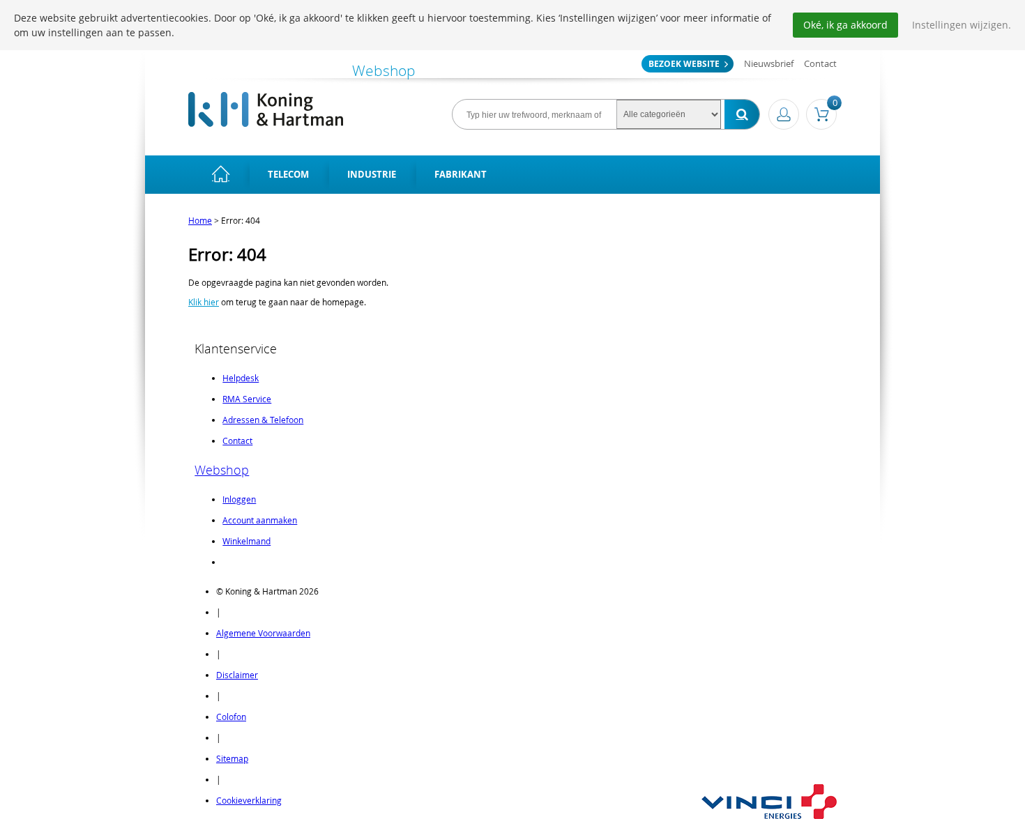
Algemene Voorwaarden (263, 632)
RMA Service (246, 398)
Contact (820, 63)
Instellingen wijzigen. (961, 24)
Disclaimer (237, 674)
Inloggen (239, 499)
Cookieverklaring (249, 800)
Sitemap (232, 758)
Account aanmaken (259, 520)
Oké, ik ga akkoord (845, 24)
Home (200, 220)
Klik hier (203, 301)
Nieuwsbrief (769, 63)
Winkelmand (246, 540)
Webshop (222, 469)
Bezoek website (684, 64)
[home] (221, 174)
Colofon (231, 716)
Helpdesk (240, 377)
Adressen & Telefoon (262, 419)
